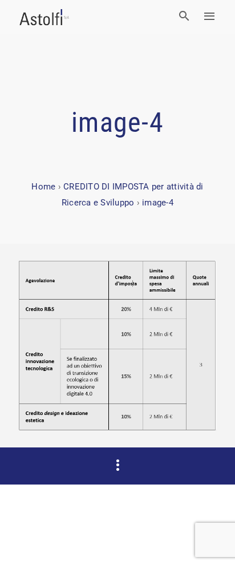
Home (43, 186)
